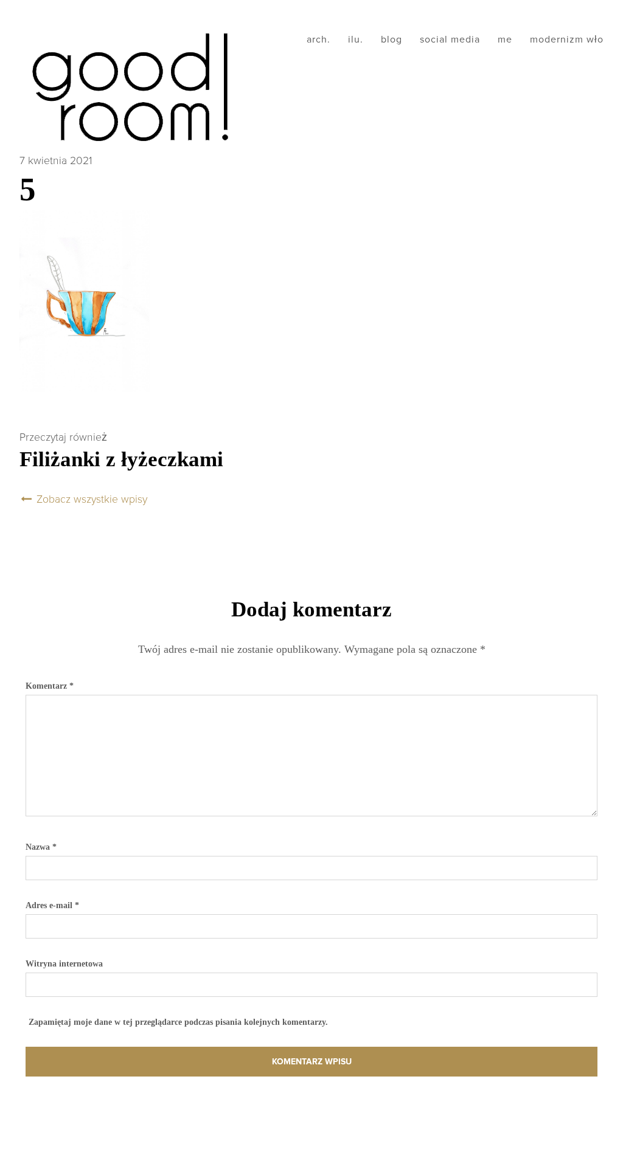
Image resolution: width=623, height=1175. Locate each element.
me (505, 39)
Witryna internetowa (64, 963)
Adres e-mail (52, 905)
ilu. (355, 39)
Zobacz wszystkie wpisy (90, 499)
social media (450, 39)
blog (391, 39)
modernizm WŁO (567, 39)
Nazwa (41, 847)
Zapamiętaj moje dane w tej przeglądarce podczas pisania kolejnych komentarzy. (178, 1022)
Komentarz (50, 686)
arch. (318, 39)
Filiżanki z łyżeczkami (121, 459)
